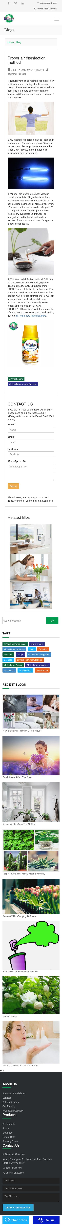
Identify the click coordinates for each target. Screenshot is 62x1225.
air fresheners (16, 378)
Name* (11, 424)
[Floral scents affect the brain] (31, 755)
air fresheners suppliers (38, 654)
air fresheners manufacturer (22, 384)
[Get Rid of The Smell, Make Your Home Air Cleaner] (31, 539)
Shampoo (7, 1132)
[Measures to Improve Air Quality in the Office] (31, 595)
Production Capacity (12, 1110)
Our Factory (8, 1106)
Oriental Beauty (9, 1015)
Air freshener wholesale (37, 665)
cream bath (9, 670)
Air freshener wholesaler (15, 643)
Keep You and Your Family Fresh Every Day (23, 873)
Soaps (20, 654)
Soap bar (43, 649)
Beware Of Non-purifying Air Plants (19, 916)
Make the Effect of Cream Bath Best (20, 1065)
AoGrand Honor (10, 1102)
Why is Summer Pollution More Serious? (21, 730)
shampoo (8, 654)
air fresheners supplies (14, 649)
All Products (8, 1124)
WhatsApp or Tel (17, 461)
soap (32, 649)
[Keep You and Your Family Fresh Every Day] (31, 850)
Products (13, 449)
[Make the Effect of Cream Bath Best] (31, 1042)
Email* (11, 436)
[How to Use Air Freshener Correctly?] (31, 945)
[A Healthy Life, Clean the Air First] (31, 802)
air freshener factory (13, 665)
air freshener (42, 670)
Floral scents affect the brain (16, 777)
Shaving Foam (10, 1141)
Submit (13, 486)
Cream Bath (8, 1137)
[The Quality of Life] (31, 567)
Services (6, 1097)
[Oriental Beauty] (31, 995)
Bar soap (8, 659)
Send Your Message (18, 1207)
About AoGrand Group (14, 1093)
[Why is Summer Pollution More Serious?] (31, 711)
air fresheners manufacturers (31, 315)
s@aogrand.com (48, 2)
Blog (18, 42)
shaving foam (37, 643)
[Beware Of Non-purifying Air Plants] (31, 896)
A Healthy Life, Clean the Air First (18, 824)
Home (10, 42)
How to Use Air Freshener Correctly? (20, 971)
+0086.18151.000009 (47, 8)
